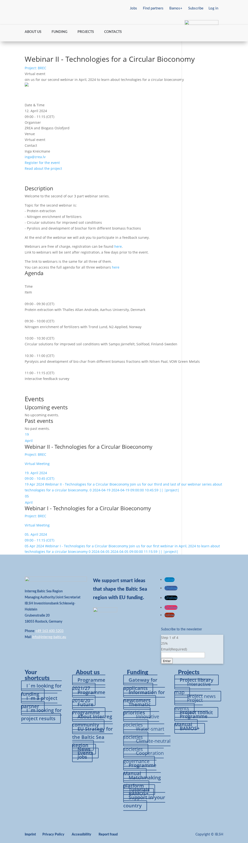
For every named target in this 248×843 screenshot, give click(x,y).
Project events (188, 704)
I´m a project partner (39, 702)
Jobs (133, 8)
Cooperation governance (143, 757)
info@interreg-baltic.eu (49, 637)
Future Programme (86, 708)
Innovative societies (141, 720)
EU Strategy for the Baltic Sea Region (92, 737)
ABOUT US (33, 32)
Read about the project (43, 168)
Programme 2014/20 (88, 696)
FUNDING (59, 32)
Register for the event (42, 162)
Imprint (30, 834)
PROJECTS (86, 32)
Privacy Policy (53, 834)
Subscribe (195, 8)
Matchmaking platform (142, 781)
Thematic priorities (137, 708)
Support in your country (144, 801)
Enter (167, 661)
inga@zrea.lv (35, 157)
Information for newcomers (144, 696)
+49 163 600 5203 (49, 631)
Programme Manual (139, 769)
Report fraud (108, 834)
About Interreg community (92, 720)
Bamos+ (175, 8)
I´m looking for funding (41, 689)
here (118, 246)
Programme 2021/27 (88, 684)
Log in (213, 8)
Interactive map (192, 688)
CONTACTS (113, 32)
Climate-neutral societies (146, 745)
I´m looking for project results (41, 714)
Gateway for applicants (140, 684)
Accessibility (81, 834)
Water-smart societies (143, 733)
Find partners (153, 8)
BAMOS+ (190, 728)
